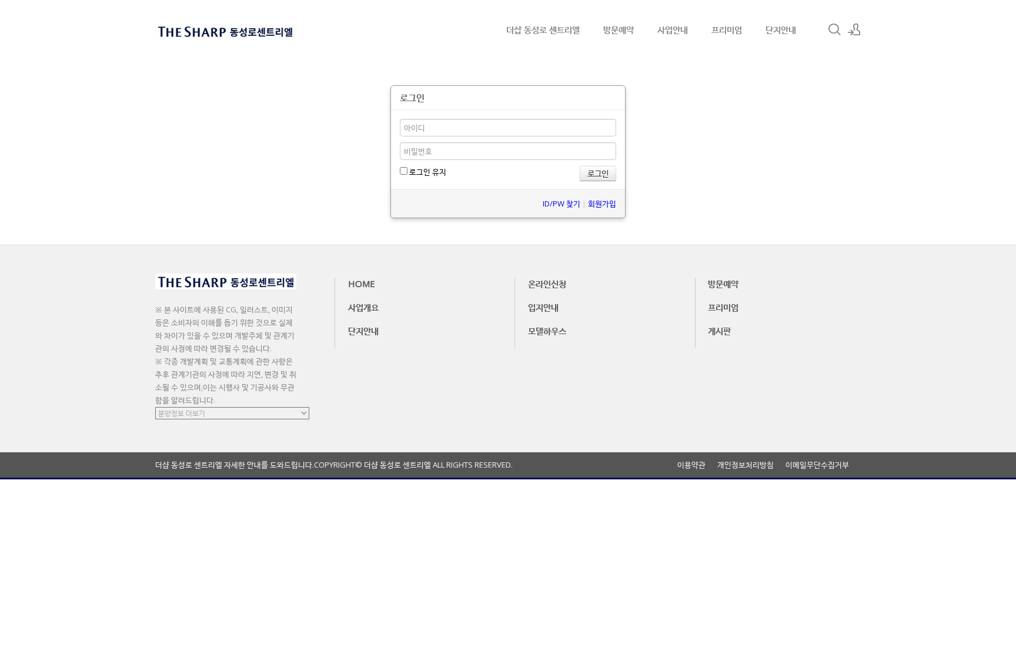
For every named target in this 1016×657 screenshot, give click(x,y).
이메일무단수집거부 (817, 464)
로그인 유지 (426, 171)
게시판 (719, 330)
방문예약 (618, 29)
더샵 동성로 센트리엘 (543, 29)
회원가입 (602, 203)
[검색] (834, 29)
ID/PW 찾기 (561, 203)
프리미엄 (726, 29)
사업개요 (363, 307)
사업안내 (672, 29)
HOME (361, 283)
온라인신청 (547, 283)
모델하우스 (547, 330)
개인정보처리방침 (745, 464)
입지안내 (543, 307)
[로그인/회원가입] (854, 29)
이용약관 (691, 464)
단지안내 (781, 29)
